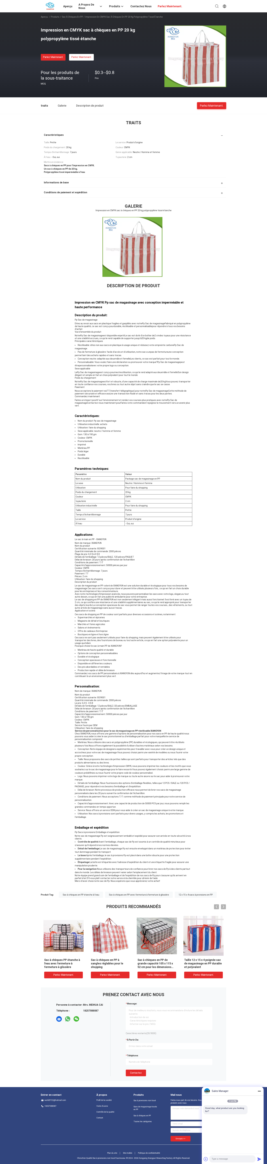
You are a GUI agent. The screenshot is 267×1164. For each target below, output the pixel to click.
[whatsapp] (67, 1019)
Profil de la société (104, 1100)
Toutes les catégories (143, 1121)
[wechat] (76, 1019)
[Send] (259, 1159)
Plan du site (112, 1153)
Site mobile (127, 1153)
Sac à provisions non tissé (145, 1100)
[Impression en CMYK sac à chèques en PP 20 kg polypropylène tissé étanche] (195, 56)
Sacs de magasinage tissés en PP (145, 1108)
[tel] (85, 1019)
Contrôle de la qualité (105, 1112)
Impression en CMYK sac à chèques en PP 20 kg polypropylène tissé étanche (156, 963)
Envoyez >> (180, 1139)
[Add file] (206, 1159)
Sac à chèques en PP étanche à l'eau (81, 895)
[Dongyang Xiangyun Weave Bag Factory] (50, 6)
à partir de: (133, 1040)
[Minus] (259, 1091)
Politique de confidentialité (149, 1153)
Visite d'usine (102, 1106)
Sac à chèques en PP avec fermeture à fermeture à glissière (139, 895)
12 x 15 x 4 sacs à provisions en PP (196, 895)
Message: (132, 1003)
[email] (59, 1019)
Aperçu (44, 17)
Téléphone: (132, 1055)
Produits (55, 17)
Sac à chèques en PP (72, 17)
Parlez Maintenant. (53, 57)
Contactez (136, 1072)
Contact (99, 1118)
